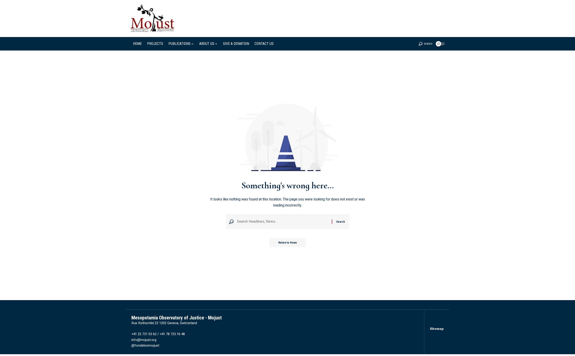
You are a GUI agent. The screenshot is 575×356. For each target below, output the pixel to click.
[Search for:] (283, 221)
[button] (425, 44)
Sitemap (437, 329)
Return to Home (287, 242)
